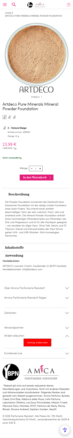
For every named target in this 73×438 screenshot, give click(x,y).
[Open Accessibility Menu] (65, 430)
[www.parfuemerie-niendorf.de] (36, 4)
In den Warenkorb (35, 177)
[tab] (36, 194)
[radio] (5, 117)
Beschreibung (18, 194)
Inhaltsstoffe (14, 247)
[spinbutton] (36, 168)
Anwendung (14, 255)
